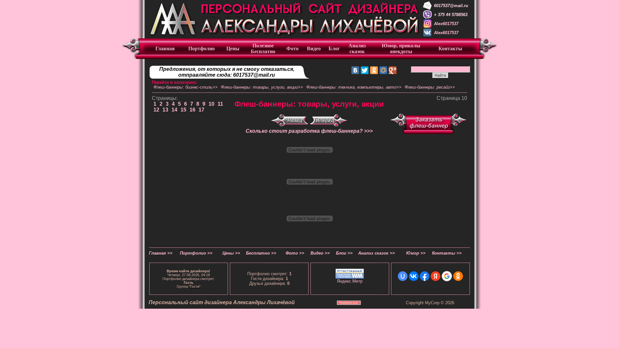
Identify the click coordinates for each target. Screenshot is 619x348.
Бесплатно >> (261, 253)
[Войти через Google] (447, 276)
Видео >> (320, 253)
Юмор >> (416, 253)
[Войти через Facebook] (424, 276)
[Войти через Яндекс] (435, 276)
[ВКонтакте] (355, 70)
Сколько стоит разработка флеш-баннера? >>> (309, 131)
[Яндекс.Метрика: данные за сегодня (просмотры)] (350, 281)
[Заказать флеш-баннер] (428, 132)
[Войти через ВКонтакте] (413, 276)
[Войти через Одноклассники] (458, 276)
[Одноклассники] (374, 70)
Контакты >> (447, 253)
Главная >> (160, 253)
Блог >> (344, 253)
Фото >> (295, 253)
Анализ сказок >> (376, 253)
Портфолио (201, 48)
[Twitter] (364, 70)
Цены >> (231, 253)
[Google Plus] (393, 70)
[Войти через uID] (403, 276)
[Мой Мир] (383, 70)
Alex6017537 (446, 23)
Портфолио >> (196, 253)
